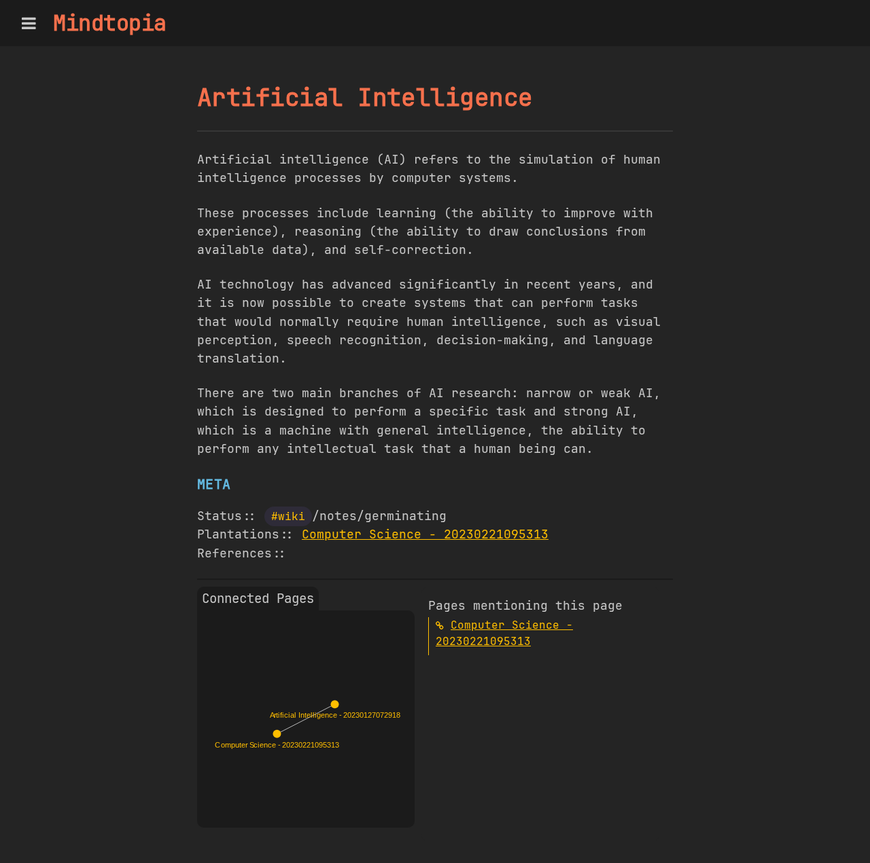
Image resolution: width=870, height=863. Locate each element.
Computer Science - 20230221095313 (425, 534)
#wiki (288, 516)
